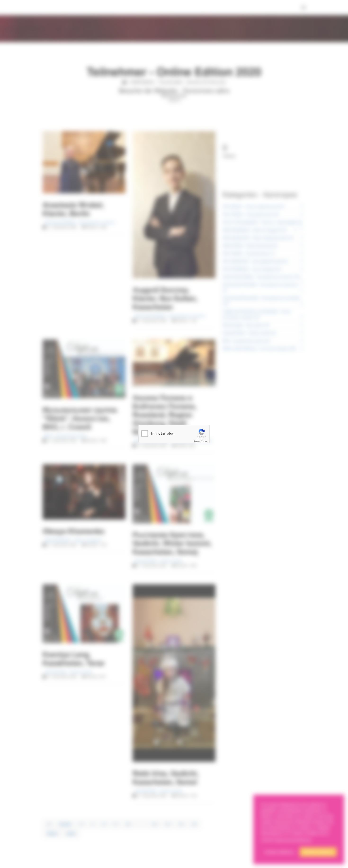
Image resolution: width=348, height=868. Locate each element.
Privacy (197, 441)
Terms (204, 441)
